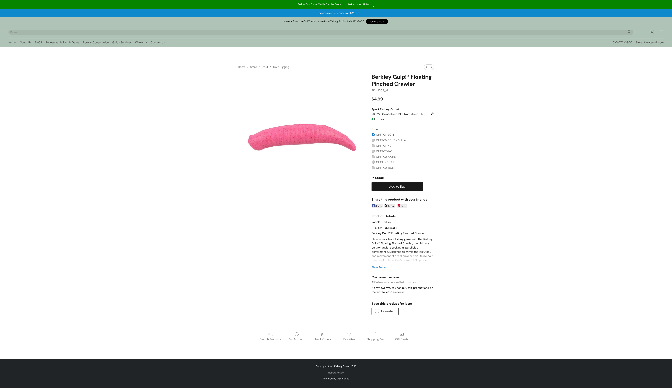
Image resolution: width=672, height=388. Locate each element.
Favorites (349, 339)
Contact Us (157, 42)
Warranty (141, 42)
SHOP (38, 42)
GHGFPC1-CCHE (386, 162)
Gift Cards (401, 339)
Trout (264, 67)
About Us (25, 42)
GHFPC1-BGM (385, 135)
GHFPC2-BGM (385, 168)
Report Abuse (336, 372)
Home (12, 42)
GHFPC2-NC (384, 151)
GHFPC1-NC (383, 146)
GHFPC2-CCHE (386, 157)
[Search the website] (629, 31)
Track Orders (323, 339)
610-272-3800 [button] (622, 42)
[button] (359, 4)
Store (253, 67)
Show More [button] (379, 267)
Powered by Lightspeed (336, 378)
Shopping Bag (375, 339)
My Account (296, 339)
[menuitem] (426, 67)
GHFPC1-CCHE (392, 140)
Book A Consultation (96, 42)
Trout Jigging (281, 67)
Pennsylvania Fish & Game (62, 42)
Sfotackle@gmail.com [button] (650, 42)
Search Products (270, 339)
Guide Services (122, 42)
